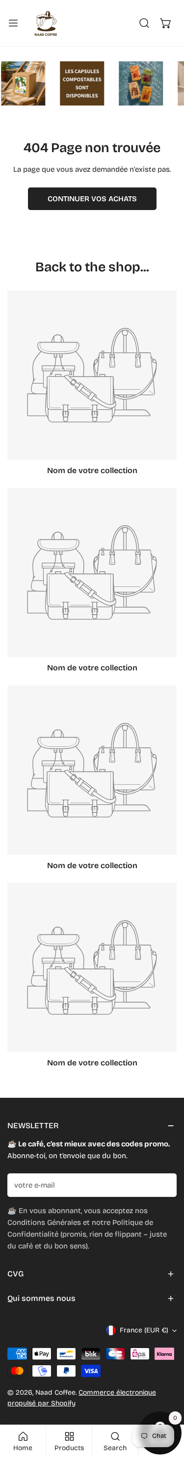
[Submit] (164, 1184)
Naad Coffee (55, 1392)
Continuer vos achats (92, 198)
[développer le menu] (13, 23)
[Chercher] (144, 23)
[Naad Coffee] (44, 23)
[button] (166, 23)
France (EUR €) (144, 1330)
